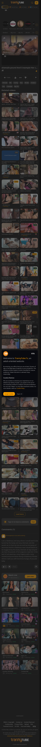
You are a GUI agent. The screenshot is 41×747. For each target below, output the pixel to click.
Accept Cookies (9, 394)
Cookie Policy (21, 388)
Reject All (19, 394)
